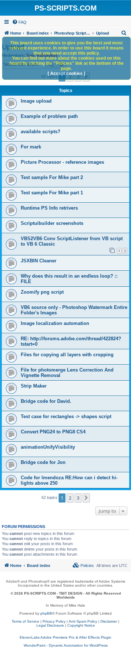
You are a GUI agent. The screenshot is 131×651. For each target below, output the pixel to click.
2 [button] (70, 498)
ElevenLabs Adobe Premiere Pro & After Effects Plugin (65, 637)
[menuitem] (19, 22)
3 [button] (78, 498)
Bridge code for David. (46, 401)
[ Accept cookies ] (66, 73)
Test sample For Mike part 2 (52, 177)
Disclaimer (108, 621)
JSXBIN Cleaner (38, 260)
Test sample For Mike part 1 (52, 192)
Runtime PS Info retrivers (49, 208)
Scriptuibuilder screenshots (52, 223)
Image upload (36, 101)
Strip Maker (34, 386)
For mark (31, 147)
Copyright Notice (81, 625)
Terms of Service (25, 621)
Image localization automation (55, 323)
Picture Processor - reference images (62, 162)
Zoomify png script (42, 292)
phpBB (46, 613)
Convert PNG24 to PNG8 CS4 (53, 431)
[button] (86, 497)
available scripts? (40, 131)
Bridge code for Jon (43, 462)
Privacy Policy (54, 621)
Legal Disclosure (50, 625)
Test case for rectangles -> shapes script (66, 416)
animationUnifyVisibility (48, 447)
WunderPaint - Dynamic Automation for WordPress (66, 645)
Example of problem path (49, 116)
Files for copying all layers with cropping (67, 354)
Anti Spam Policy (83, 621)
